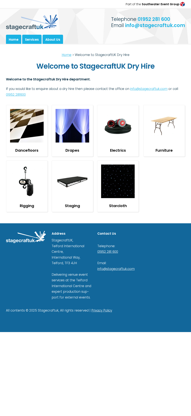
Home (13, 39)
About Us (52, 39)
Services (32, 39)
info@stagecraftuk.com (155, 25)
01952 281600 (16, 94)
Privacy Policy (101, 310)
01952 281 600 (154, 19)
